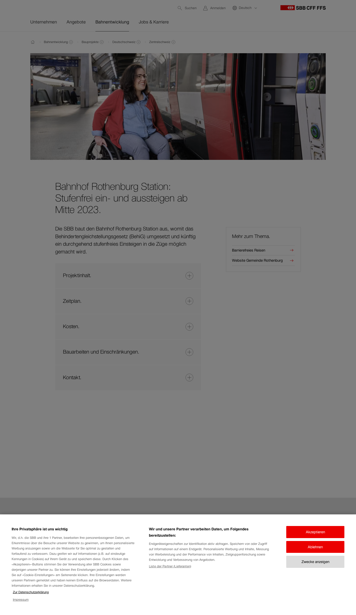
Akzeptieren (315, 532)
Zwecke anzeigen (315, 562)
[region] (178, 564)
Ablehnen (315, 547)
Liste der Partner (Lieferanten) (170, 566)
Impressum (21, 599)
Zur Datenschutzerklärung (31, 592)
